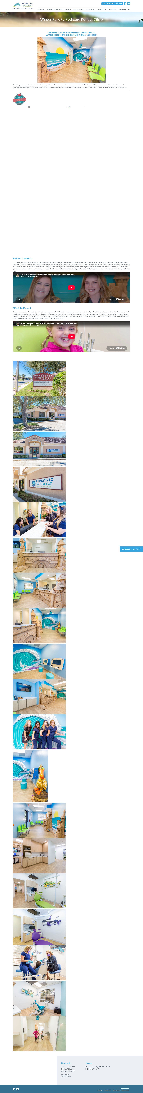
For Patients (90, 9)
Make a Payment (124, 9)
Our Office (41, 9)
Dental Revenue (125, 1088)
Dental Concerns (79, 9)
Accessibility (125, 1090)
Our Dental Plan (101, 9)
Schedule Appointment (131, 549)
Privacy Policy (107, 1090)
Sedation (68, 9)
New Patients (112, 3)
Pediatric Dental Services (54, 9)
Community (113, 9)
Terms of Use (116, 1090)
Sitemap (100, 1090)
